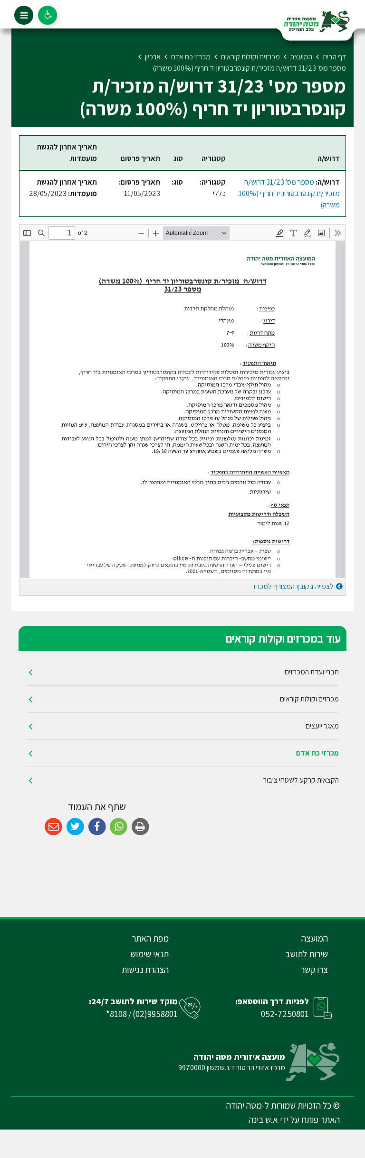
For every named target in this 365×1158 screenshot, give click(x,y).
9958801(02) (155, 1014)
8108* (116, 1014)
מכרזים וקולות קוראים (309, 699)
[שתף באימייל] (53, 827)
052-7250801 (285, 1014)
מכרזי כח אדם (317, 753)
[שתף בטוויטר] (75, 827)
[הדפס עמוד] (140, 827)
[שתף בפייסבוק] (97, 827)
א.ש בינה (263, 1119)
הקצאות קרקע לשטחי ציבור (301, 780)
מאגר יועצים (322, 726)
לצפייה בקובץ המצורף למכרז (293, 586)
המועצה (314, 938)
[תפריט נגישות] (47, 15)
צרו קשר (314, 969)
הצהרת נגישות (145, 969)
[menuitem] (182, 672)
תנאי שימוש (149, 954)
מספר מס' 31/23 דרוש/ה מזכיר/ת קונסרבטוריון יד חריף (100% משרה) (289, 193)
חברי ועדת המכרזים (312, 672)
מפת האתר (150, 938)
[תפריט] (23, 15)
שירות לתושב (306, 954)
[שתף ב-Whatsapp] (118, 827)
